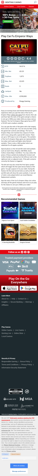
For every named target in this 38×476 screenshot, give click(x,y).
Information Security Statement (14, 368)
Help (13, 299)
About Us (5, 299)
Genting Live (6, 333)
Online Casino (9, 6)
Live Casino (21, 6)
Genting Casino (12, 414)
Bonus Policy (25, 361)
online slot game (16, 115)
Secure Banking (17, 302)
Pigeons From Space (8, 220)
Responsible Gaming (9, 361)
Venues (31, 6)
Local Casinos (7, 336)
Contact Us (22, 299)
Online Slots (18, 333)
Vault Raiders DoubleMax (27, 220)
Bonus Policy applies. (29, 31)
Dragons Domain (25, 242)
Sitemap (28, 302)
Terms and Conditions (10, 365)
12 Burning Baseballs (8, 242)
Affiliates (5, 305)
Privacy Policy (26, 365)
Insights (5, 302)
